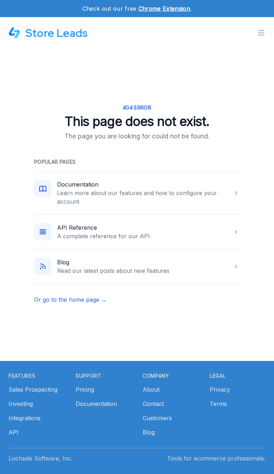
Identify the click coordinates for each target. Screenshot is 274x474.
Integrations (25, 418)
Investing (21, 403)
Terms (218, 403)
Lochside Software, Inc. (40, 458)
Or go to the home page (70, 299)
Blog (63, 262)
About (151, 389)
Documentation (77, 184)
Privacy (220, 389)
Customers (157, 418)
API (14, 432)
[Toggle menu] (261, 33)
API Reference (77, 227)
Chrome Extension (164, 8)
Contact (153, 403)
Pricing (85, 389)
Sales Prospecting (33, 389)
